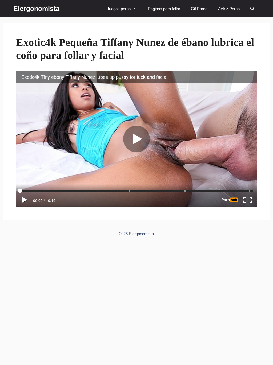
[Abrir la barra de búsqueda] (252, 8)
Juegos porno (119, 8)
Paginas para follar (164, 8)
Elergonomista (36, 8)
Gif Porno (199, 8)
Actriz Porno (229, 8)
